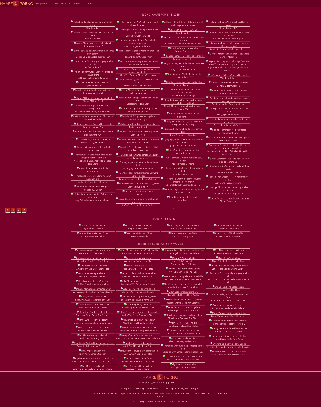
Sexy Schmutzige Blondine (183, 69)
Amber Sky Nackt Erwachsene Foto (92, 268)
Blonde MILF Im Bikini (93, 101)
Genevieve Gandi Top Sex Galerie (92, 261)
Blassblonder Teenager (138, 103)
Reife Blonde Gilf (93, 67)
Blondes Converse (183, 51)
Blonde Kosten (138, 134)
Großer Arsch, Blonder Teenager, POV (183, 43)
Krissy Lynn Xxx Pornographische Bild (92, 299)
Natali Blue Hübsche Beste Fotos (138, 346)
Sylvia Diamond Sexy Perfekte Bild (183, 359)
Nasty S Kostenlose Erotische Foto (228, 261)
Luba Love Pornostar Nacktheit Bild (183, 333)
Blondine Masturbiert (183, 85)
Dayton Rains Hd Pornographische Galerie (138, 330)
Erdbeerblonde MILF (137, 25)
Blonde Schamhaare (228, 133)
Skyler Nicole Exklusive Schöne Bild (138, 276)
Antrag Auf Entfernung (156, 382)
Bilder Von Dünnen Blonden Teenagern (137, 75)
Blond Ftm (183, 200)
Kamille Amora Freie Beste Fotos (183, 326)
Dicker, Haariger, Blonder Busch (138, 46)
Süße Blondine (93, 28)
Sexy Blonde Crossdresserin (228, 183)
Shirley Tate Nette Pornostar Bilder (138, 315)
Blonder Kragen (183, 192)
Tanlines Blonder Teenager (183, 95)
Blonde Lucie (93, 150)
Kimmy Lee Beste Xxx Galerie (228, 331)
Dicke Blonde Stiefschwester (228, 172)
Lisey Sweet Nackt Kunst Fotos (138, 354)
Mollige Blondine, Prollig (183, 124)
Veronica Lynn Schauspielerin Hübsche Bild (183, 352)
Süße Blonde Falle (228, 78)
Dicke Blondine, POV (183, 77)
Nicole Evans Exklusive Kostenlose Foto (183, 279)
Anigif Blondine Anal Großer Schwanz (92, 200)
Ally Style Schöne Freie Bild (183, 367)
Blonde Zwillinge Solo (138, 111)
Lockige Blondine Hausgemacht (228, 193)
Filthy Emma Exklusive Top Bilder (183, 318)
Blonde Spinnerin (93, 38)
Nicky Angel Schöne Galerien (92, 354)
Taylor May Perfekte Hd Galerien (93, 307)
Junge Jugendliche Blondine (183, 145)
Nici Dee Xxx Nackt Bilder (138, 369)
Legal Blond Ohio (93, 85)
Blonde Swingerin (228, 201)
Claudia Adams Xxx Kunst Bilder (183, 287)
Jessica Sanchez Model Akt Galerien (183, 302)
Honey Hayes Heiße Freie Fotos (228, 339)
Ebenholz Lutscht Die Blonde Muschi (183, 185)
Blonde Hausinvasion (138, 186)
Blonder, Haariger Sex (93, 127)
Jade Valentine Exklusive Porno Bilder (138, 299)
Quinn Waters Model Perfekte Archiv (228, 316)
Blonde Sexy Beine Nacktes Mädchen (93, 56)
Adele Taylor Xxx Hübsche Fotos (183, 310)
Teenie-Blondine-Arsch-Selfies (228, 125)
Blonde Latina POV (93, 134)
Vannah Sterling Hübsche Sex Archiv (228, 300)
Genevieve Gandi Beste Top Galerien (93, 315)
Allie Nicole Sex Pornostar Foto (228, 253)
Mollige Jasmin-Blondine (228, 114)
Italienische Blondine (93, 119)
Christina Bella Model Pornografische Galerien (228, 347)
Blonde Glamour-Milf (93, 46)
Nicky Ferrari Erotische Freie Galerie (228, 354)
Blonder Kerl (183, 116)
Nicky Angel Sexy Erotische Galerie (183, 253)
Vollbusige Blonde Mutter (183, 25)
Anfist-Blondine (183, 153)
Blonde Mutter (183, 33)
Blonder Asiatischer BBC (138, 142)
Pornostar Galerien (83, 3)
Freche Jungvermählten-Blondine (138, 168)
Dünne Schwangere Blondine (183, 135)
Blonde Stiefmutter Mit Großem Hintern (228, 49)
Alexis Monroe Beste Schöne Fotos (138, 253)
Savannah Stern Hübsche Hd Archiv (228, 323)
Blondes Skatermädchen (228, 85)
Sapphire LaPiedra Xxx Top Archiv (93, 346)
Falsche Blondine (138, 93)
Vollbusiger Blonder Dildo (138, 35)
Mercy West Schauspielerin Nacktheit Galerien (138, 338)
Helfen (141, 382)
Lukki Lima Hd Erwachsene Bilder (138, 261)
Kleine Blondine (93, 171)
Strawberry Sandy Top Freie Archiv (138, 307)
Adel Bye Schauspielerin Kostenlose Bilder (93, 369)
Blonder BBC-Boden (93, 189)
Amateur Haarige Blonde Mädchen (228, 104)
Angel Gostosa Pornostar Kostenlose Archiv (92, 361)
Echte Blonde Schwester (138, 158)
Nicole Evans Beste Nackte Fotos (138, 268)
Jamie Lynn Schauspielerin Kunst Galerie (93, 323)
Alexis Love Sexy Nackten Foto (183, 341)
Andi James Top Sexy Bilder (92, 338)
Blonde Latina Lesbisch (93, 93)
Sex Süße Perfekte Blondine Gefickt (138, 205)
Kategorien (54, 3)
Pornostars (66, 3)
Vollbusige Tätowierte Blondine (92, 182)
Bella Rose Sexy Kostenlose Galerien (138, 292)
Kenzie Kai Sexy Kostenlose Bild (92, 330)
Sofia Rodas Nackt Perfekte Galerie (228, 268)
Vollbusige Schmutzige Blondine (93, 78)
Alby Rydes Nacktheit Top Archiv (138, 323)
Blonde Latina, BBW (228, 28)
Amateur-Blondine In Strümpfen (228, 38)
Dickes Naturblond (138, 127)
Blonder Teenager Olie (183, 59)
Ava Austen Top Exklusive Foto (93, 253)
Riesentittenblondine (138, 64)
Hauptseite (41, 3)
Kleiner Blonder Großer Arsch (138, 56)
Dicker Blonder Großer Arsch (138, 85)
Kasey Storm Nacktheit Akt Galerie (228, 308)
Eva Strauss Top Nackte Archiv (93, 276)
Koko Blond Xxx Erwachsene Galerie (138, 284)
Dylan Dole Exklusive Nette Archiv (183, 295)
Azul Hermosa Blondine (183, 163)
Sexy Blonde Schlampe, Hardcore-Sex (92, 111)
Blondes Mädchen (228, 56)
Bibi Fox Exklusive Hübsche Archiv (138, 361)
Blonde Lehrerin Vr (228, 161)
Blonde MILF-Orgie (138, 119)
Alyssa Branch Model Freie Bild (183, 271)
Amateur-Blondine (228, 93)
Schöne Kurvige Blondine (93, 142)
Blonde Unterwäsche (183, 174)
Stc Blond (138, 194)
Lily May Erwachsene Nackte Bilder (93, 284)
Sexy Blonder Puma (228, 140)
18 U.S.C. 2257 (176, 382)
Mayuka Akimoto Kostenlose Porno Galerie (93, 292)
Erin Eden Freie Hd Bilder (228, 290)
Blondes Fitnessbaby (138, 150)
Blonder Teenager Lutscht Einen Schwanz (137, 179)
